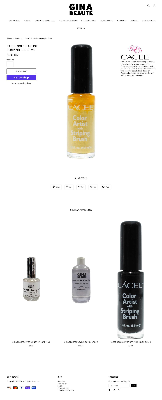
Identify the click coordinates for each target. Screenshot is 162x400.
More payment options (21, 83)
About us (61, 381)
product (18, 38)
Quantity (10, 60)
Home (9, 38)
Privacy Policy (63, 388)
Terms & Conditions (66, 390)
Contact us (62, 383)
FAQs (60, 386)
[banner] (81, 9)
